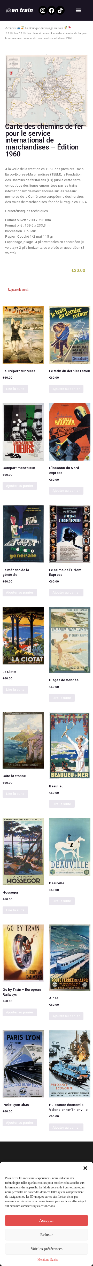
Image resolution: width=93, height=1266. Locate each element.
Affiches (12, 33)
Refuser (46, 1234)
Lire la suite (15, 389)
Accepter (46, 1220)
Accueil (9, 28)
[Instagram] (42, 10)
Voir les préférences (47, 1249)
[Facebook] (51, 10)
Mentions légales (47, 1259)
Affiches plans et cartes (34, 33)
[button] (85, 1168)
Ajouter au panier (66, 389)
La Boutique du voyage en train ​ (48, 28)
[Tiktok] (60, 10)
